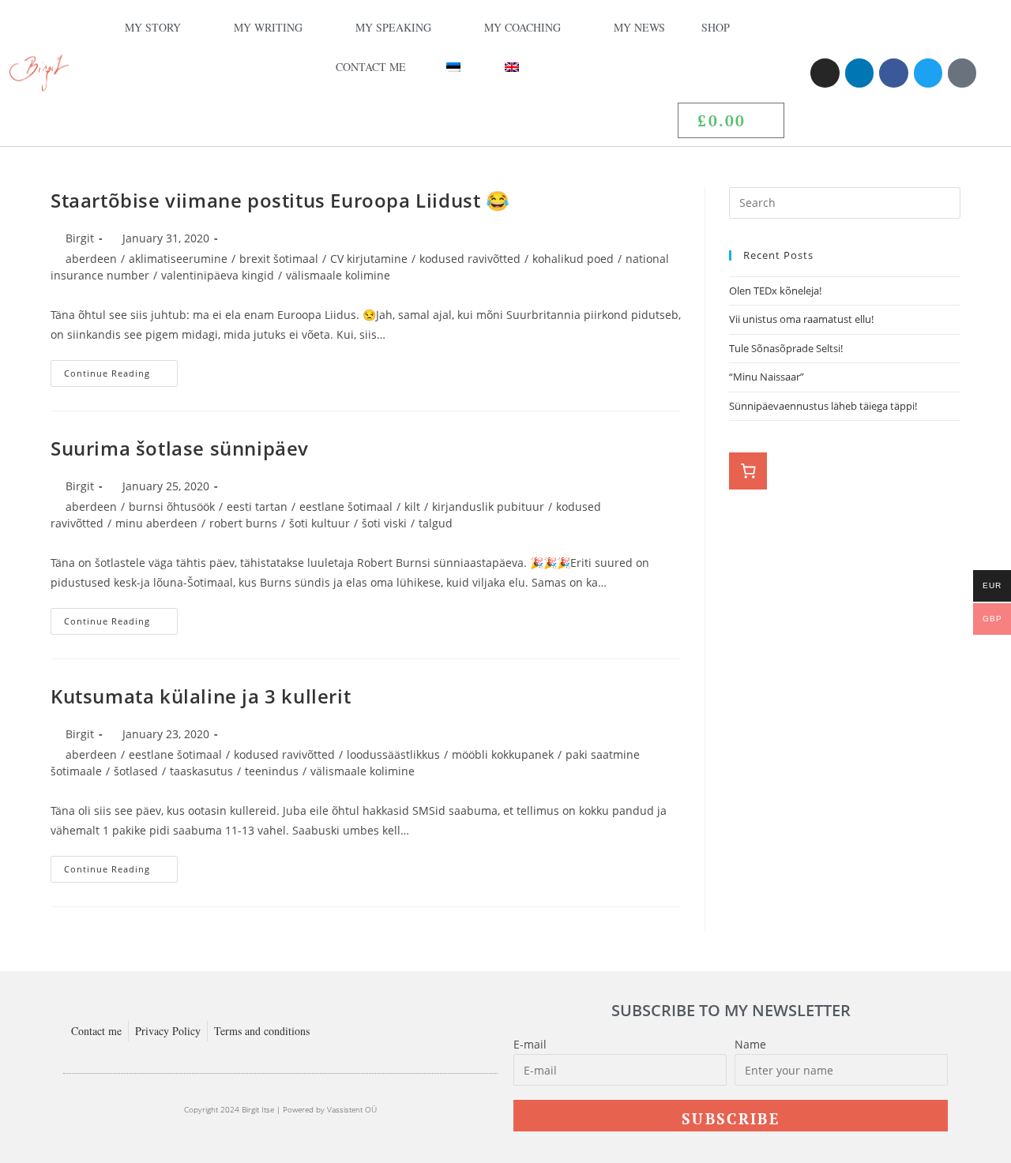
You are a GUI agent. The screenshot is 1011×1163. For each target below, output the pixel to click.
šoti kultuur (319, 523)
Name (750, 1044)
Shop (715, 27)
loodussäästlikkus (393, 754)
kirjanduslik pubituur (488, 506)
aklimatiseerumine (178, 258)
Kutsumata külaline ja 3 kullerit (201, 696)
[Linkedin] (859, 72)
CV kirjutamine (369, 258)
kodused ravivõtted (470, 258)
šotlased (136, 770)
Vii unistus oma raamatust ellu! (802, 319)
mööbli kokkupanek (503, 754)
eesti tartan (257, 506)
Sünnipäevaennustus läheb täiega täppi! (823, 406)
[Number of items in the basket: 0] (748, 471)
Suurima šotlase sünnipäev (180, 448)
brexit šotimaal (278, 258)
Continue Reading (121, 369)
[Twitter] (928, 72)
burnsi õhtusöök (172, 506)
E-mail (530, 1044)
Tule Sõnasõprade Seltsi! (786, 348)
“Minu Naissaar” (766, 377)
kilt (412, 506)
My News (639, 27)
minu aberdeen (156, 523)
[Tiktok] (962, 72)
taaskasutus (201, 770)
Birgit (80, 238)
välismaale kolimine (338, 275)
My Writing (268, 27)
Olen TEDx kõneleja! (775, 290)
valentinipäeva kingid (217, 275)
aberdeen (91, 258)
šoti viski (384, 523)
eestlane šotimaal (346, 506)
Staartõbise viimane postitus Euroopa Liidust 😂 (280, 200)
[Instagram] (824, 72)
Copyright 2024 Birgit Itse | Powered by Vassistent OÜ (280, 1109)
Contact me (371, 66)
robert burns (243, 523)
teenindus (272, 770)
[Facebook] (893, 72)
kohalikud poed (573, 258)
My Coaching (522, 27)
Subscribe (731, 1118)
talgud (436, 523)
